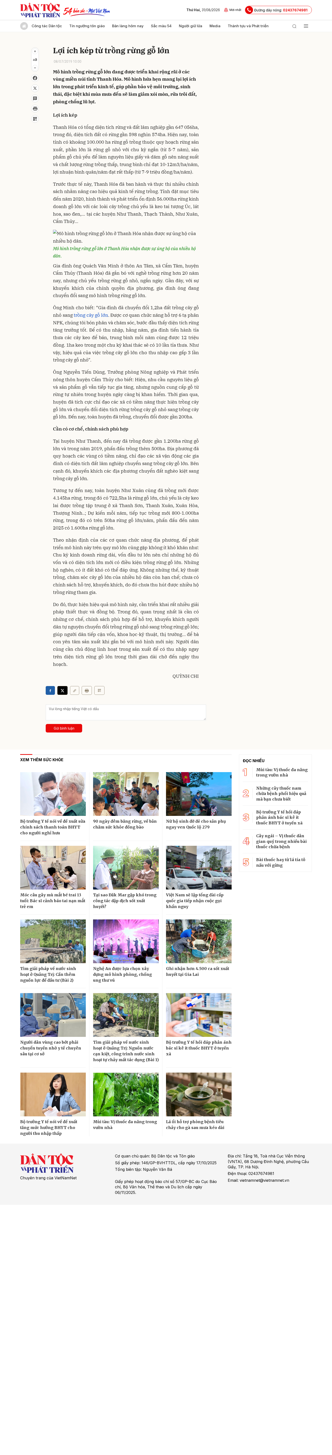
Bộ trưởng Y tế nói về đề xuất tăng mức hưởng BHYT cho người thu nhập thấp (48, 1127)
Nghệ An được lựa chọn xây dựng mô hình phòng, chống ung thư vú (122, 974)
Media (215, 26)
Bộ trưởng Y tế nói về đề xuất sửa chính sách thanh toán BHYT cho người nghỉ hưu (52, 827)
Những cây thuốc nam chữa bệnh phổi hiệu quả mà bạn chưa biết (281, 794)
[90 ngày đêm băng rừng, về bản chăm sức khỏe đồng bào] (126, 794)
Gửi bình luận (64, 728)
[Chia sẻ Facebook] (35, 78)
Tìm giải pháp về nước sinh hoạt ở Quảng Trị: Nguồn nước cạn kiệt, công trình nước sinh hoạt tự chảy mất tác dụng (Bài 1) (126, 1051)
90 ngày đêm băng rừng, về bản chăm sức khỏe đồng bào (125, 824)
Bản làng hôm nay (128, 26)
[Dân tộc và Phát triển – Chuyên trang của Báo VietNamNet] (40, 10)
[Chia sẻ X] (62, 690)
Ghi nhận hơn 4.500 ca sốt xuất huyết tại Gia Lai (197, 971)
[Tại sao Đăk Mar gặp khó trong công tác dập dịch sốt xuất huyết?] (126, 868)
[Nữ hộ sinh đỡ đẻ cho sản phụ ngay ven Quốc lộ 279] (199, 794)
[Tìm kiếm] (294, 26)
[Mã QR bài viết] (35, 119)
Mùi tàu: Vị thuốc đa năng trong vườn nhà (125, 1124)
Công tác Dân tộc (47, 26)
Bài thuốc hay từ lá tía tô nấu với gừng (280, 862)
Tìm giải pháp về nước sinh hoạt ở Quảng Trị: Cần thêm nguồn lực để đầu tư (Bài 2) (48, 974)
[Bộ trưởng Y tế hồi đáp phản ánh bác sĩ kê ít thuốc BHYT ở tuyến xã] (199, 1015)
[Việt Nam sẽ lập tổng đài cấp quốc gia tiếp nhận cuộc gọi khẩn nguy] (199, 868)
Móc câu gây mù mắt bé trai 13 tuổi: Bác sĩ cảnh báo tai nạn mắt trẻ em (52, 900)
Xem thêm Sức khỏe (41, 759)
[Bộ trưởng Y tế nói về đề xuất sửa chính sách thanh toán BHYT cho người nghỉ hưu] (53, 794)
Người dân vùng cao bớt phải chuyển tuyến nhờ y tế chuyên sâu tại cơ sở (50, 1048)
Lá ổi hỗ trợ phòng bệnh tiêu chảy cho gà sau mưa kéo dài (195, 1124)
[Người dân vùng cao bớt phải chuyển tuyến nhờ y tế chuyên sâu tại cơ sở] (53, 1015)
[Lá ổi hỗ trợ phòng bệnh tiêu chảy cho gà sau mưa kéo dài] (199, 1094)
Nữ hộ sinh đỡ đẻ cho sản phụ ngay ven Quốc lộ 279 (196, 824)
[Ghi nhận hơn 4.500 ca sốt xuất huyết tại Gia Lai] (199, 941)
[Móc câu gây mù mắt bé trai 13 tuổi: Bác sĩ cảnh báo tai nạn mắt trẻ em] (53, 868)
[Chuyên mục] (306, 26)
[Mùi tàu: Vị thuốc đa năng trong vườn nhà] (126, 1094)
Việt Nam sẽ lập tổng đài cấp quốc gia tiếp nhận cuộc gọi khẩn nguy (195, 900)
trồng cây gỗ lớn (91, 315)
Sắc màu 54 (161, 26)
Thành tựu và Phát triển (248, 26)
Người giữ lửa (190, 26)
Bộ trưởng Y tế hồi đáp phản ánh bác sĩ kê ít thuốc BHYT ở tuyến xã (199, 1048)
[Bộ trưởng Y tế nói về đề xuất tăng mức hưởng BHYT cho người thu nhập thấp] (53, 1094)
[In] (87, 690)
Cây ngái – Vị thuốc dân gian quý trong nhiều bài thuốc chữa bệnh (281, 841)
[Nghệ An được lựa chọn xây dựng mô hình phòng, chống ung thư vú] (126, 941)
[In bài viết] (35, 109)
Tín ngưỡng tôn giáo (87, 26)
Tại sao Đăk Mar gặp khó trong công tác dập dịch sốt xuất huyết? (125, 900)
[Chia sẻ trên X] (35, 88)
